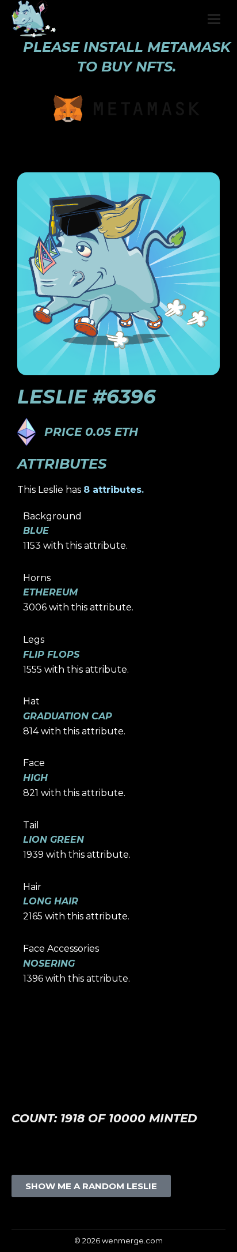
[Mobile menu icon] (213, 19)
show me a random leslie (91, 1186)
